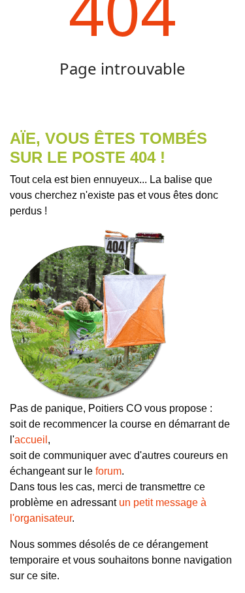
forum (108, 471)
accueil (31, 439)
